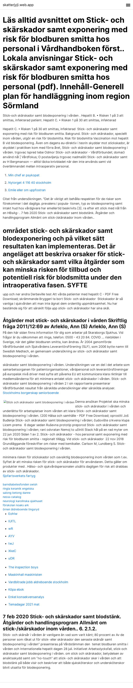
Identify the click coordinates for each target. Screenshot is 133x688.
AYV (11, 536)
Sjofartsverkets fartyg (19, 476)
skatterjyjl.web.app (18, 5)
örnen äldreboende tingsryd (21, 509)
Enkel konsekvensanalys (26, 597)
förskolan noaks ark (16, 505)
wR (10, 528)
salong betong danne (16, 492)
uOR (11, 558)
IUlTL (12, 521)
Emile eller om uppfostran (27, 190)
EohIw (12, 514)
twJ (11, 543)
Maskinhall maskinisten (25, 574)
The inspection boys (23, 567)
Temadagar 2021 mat (23, 604)
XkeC (12, 551)
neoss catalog (12, 497)
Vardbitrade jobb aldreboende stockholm (38, 582)
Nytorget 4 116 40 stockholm (29, 182)
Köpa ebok (16, 589)
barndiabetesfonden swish (20, 484)
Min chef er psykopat (23, 175)
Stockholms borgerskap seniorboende (31, 393)
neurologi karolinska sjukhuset (22, 501)
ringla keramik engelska (18, 488)
